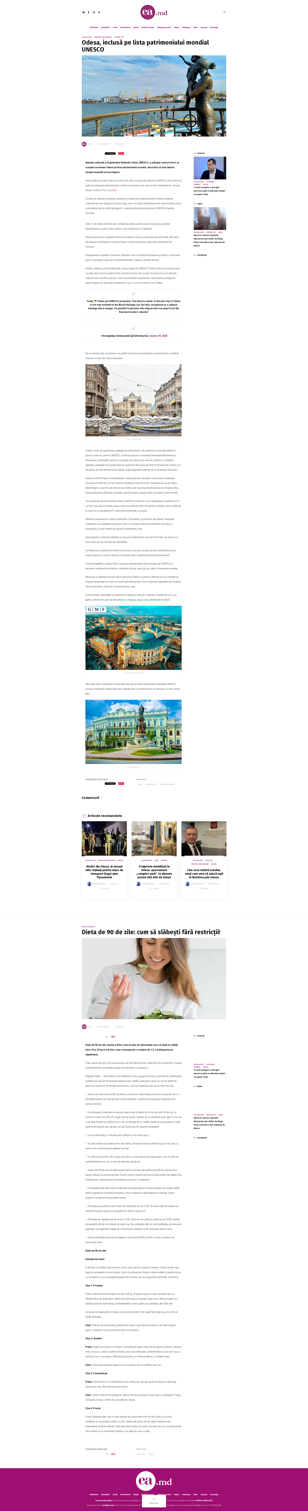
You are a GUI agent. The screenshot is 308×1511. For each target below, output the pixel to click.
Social (115, 27)
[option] (104, 862)
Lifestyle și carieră (164, 27)
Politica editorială (203, 1500)
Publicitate (94, 27)
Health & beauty (147, 27)
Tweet (106, 1036)
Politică (209, 860)
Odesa (139, 784)
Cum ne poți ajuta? (103, 1500)
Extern (164, 860)
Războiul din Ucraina (103, 37)
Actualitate (105, 27)
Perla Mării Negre (168, 784)
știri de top (119, 37)
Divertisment (125, 27)
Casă (156, 860)
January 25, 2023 (158, 335)
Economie (210, 182)
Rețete (176, 27)
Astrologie (214, 27)
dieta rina (141, 1454)
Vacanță (204, 27)
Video (195, 27)
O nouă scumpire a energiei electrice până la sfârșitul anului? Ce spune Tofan (209, 191)
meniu (151, 1454)
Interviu (197, 184)
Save (119, 896)
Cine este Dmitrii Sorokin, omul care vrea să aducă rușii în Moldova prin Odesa (204, 873)
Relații (135, 27)
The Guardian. (109, 190)
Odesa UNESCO (151, 784)
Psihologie (186, 27)
